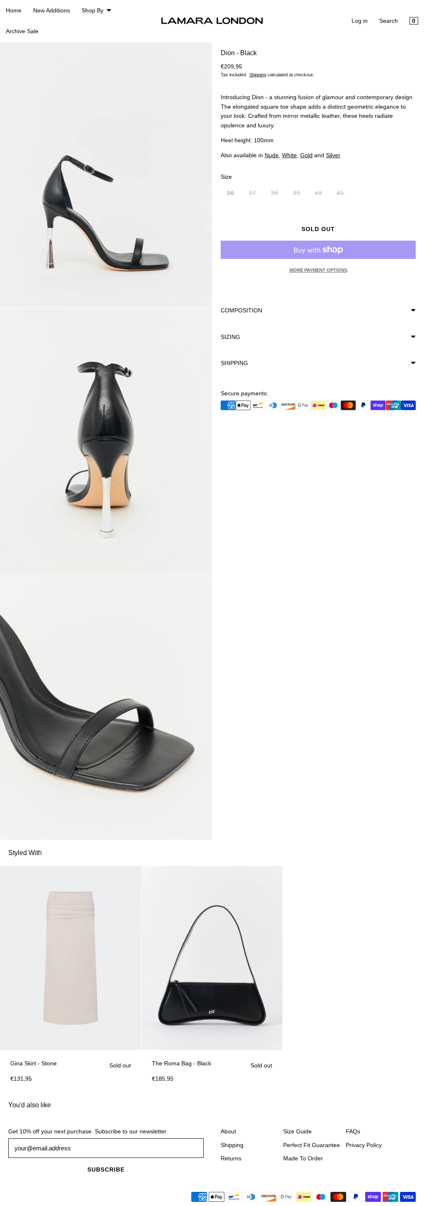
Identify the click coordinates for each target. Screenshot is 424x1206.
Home (14, 10)
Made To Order (303, 1158)
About (228, 1131)
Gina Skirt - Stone (33, 1063)
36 (234, 194)
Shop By (93, 10)
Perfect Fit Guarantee (311, 1145)
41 (343, 194)
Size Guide (297, 1131)
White (289, 155)
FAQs (353, 1131)
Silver (333, 155)
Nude (272, 155)
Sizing (230, 337)
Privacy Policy (364, 1145)
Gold (306, 155)
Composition (241, 310)
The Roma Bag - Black (181, 1063)
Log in (360, 20)
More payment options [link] (318, 270)
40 (321, 194)
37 (256, 194)
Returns (231, 1158)
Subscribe (106, 1169)
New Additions (51, 10)
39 (299, 194)
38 (277, 194)
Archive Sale (22, 31)
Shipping (257, 74)
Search (388, 20)
